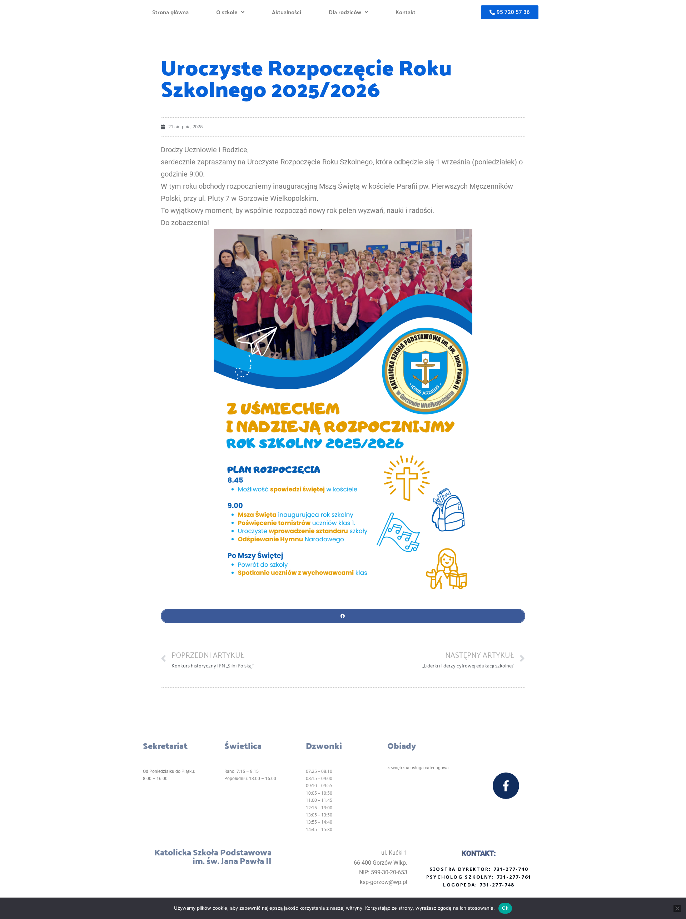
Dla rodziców (345, 12)
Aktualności (286, 12)
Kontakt (406, 12)
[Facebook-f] (506, 786)
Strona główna (170, 12)
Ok (505, 908)
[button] (230, 12)
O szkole (227, 12)
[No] (677, 908)
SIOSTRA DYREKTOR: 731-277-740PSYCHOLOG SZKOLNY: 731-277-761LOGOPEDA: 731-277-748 (478, 877)
